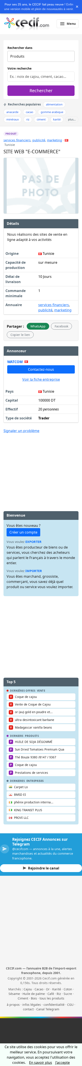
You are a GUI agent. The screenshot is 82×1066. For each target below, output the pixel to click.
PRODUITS (32, 736)
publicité (38, 140)
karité (57, 119)
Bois (34, 998)
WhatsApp (37, 326)
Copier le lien (20, 335)
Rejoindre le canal (43, 868)
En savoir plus (40, 1062)
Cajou (28, 989)
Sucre (68, 994)
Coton (68, 989)
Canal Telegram (47, 1009)
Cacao (39, 989)
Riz (59, 994)
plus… (72, 119)
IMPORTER (33, 571)
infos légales (31, 1005)
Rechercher (41, 90)
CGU (70, 1005)
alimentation (54, 104)
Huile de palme (34, 994)
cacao (29, 112)
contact (28, 1009)
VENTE (41, 690)
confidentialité (54, 1005)
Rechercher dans (19, 48)
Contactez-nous (41, 369)
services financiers (17, 140)
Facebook (61, 326)
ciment (41, 119)
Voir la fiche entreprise (41, 379)
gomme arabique (52, 112)
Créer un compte (23, 532)
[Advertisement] (41, 469)
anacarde (12, 112)
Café (50, 994)
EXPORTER (33, 542)
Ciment (23, 998)
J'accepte (62, 1062)
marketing (54, 140)
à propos (13, 1005)
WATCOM (15, 361)
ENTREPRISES (35, 781)
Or (48, 989)
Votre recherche (19, 68)
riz (27, 119)
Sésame (14, 994)
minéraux (12, 119)
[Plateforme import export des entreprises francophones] (26, 24)
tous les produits (52, 998)
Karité (56, 989)
